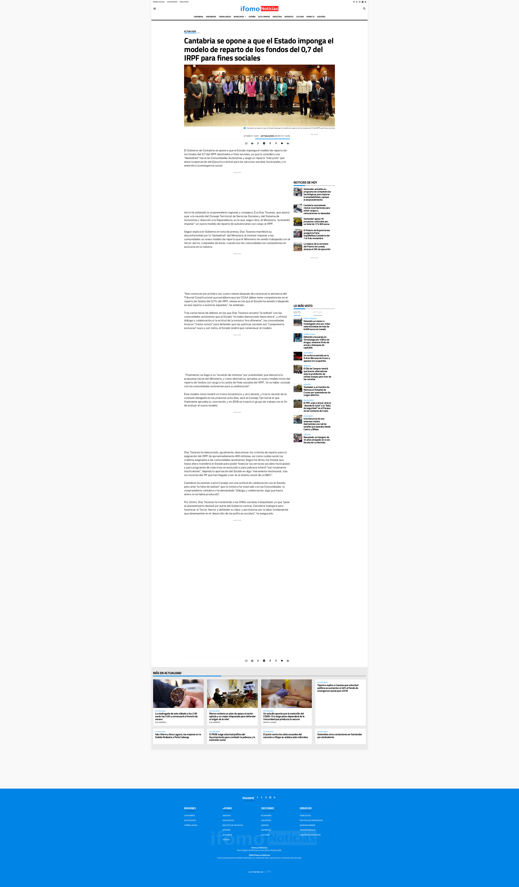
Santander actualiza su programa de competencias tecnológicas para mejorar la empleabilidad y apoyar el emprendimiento (317, 194)
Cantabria (189, 815)
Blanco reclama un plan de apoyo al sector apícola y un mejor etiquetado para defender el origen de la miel (232, 716)
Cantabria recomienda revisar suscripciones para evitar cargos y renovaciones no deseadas (317, 209)
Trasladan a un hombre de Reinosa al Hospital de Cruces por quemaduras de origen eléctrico (317, 391)
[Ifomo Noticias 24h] (259, 8)
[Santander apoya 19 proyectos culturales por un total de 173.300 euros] (298, 221)
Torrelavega (159, 2)
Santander (172, 2)
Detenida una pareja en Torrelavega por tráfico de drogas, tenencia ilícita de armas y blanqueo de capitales (316, 342)
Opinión (227, 830)
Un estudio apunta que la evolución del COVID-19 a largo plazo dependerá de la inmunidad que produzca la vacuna (284, 716)
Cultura (265, 835)
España (265, 825)
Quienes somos (307, 825)
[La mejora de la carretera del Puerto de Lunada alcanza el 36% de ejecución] (298, 246)
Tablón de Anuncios (310, 835)
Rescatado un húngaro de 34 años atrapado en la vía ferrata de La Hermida (317, 439)
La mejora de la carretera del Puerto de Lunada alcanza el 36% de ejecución (317, 246)
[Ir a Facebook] (353, 2)
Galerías (227, 835)
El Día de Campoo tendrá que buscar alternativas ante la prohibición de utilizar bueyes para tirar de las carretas (317, 374)
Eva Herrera (160, 722)
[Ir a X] (356, 2)
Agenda (227, 815)
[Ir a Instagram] (359, 2)
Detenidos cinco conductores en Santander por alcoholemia (339, 735)
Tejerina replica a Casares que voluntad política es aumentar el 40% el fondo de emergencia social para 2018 (337, 688)
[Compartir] (258, 143)
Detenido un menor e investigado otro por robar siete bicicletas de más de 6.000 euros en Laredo (317, 325)
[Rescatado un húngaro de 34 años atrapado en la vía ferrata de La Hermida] (298, 438)
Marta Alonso (269, 722)
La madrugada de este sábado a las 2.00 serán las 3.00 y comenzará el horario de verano (176, 716)
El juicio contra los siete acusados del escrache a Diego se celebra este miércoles (285, 735)
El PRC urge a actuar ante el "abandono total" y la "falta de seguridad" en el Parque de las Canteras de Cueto (317, 407)
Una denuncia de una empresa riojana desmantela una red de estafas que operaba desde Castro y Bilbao (317, 424)
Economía (266, 815)
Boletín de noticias (233, 825)
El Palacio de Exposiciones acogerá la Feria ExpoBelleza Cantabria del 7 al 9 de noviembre (317, 234)
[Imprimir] (252, 143)
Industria (184, 2)
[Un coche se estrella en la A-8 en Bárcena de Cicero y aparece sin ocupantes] (298, 356)
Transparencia (308, 830)
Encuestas (228, 820)
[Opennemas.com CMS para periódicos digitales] (259, 872)
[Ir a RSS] (365, 2)
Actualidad (190, 31)
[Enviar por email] (246, 143)
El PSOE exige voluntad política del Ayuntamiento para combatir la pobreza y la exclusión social (232, 737)
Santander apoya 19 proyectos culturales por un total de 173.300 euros (317, 221)
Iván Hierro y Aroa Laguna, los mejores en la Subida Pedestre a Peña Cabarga (178, 735)
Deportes (266, 830)
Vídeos (226, 839)
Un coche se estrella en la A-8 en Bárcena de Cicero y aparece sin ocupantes (317, 358)
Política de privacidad (311, 820)
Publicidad (305, 815)
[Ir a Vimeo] (362, 2)
